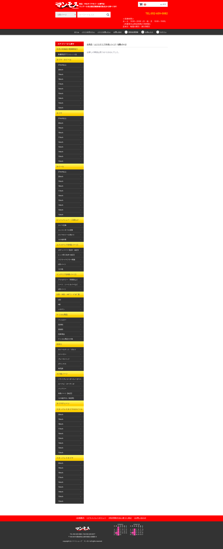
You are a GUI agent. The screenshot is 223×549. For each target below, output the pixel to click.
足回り (59, 344)
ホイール (60, 166)
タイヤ (59, 113)
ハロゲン (61, 309)
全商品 (89, 44)
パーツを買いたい (104, 32)
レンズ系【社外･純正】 (66, 255)
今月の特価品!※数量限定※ (67, 49)
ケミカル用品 (62, 314)
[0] (141, 4)
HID (59, 304)
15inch (60, 93)
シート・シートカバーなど (68, 284)
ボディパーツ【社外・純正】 (68, 250)
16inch (60, 89)
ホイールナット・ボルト (67, 349)
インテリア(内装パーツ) (66, 274)
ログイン (163, 32)
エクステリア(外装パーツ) (67, 245)
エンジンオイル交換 (65, 230)
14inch (60, 98)
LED (59, 300)
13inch (60, 103)
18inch (60, 79)
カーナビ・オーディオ (66, 384)
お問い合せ (117, 32)
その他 (60, 269)
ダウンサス (62, 364)
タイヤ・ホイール (63, 60)
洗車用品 (61, 334)
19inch (60, 74)
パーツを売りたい (88, 32)
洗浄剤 (60, 325)
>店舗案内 (80, 518)
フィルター (62, 320)
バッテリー (62, 389)
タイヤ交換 (62, 225)
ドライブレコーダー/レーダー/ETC (71, 379)
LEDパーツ (62, 264)
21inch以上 (62, 65)
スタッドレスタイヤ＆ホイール (69, 409)
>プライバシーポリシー (96, 518)
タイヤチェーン (62, 403)
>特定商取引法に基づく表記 (120, 518)
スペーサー (62, 354)
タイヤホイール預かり (66, 235)
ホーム (76, 32)
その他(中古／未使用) (66, 398)
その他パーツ (62, 374)
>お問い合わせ (140, 518)
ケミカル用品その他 (65, 339)
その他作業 (62, 239)
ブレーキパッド (64, 359)
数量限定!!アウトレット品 (67, 54)
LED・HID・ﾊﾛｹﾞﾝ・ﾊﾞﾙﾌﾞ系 (68, 294)
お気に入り (149, 32)
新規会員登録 (133, 32)
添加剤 (60, 329)
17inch (60, 84)
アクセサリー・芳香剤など (68, 280)
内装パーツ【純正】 (65, 393)
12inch (60, 108)
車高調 (60, 368)
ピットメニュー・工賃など (67, 220)
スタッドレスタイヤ (64, 458)
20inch (60, 70)
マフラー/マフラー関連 (66, 260)
